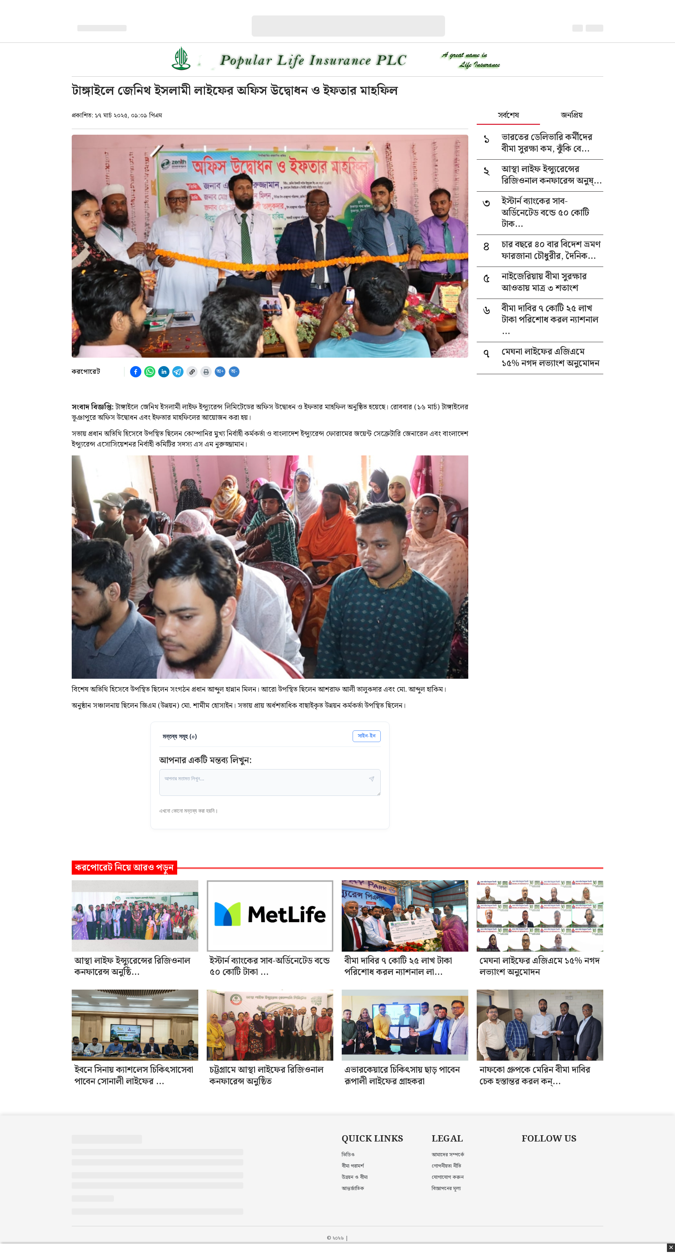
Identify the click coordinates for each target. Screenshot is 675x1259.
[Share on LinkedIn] (163, 371)
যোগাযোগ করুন (448, 1177)
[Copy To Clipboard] (192, 371)
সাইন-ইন (366, 736)
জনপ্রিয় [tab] (572, 116)
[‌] (355, 19)
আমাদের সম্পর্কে (448, 1155)
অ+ (220, 371)
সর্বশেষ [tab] (508, 116)
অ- (234, 371)
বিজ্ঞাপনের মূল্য (446, 1189)
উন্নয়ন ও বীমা (355, 1177)
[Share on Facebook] (135, 371)
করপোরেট (86, 372)
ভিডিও (348, 1155)
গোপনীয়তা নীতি (446, 1166)
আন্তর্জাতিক (353, 1189)
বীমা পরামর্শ (353, 1166)
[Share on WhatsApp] (149, 371)
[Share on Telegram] (178, 371)
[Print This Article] (206, 371)
